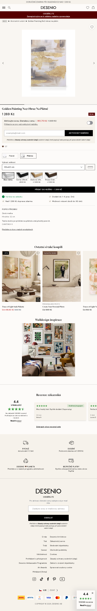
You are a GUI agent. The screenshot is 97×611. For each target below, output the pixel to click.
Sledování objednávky (59, 546)
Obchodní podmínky (58, 550)
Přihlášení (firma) (40, 572)
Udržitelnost (42, 554)
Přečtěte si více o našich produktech (17, 229)
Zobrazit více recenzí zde (48, 427)
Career (44, 550)
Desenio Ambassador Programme (33, 563)
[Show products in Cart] (93, 8)
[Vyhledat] (9, 8)
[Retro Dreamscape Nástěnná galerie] (48, 349)
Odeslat (48, 518)
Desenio (55, 604)
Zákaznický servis (57, 541)
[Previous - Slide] (3, 63)
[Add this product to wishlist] (92, 27)
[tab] (12, 104)
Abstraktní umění (17, 21)
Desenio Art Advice (58, 537)
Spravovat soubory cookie (61, 567)
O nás (44, 537)
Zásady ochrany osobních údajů (26, 140)
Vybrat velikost (8, 162)
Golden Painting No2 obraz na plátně (43, 21)
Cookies (53, 554)
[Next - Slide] (94, 63)
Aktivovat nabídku (79, 133)
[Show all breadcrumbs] (4, 21)
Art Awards (42, 567)
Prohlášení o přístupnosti (36, 559)
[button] (90, 167)
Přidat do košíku (48, 189)
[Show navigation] (4, 8)
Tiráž (45, 546)
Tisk (45, 541)
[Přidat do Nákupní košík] (38, 299)
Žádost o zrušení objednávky (62, 563)
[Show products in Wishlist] (87, 8)
